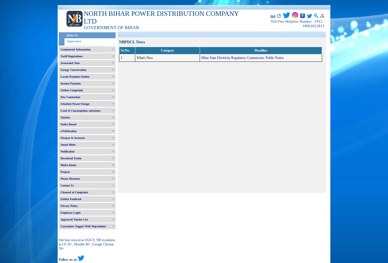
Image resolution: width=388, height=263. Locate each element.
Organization (74, 41)
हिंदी (273, 17)
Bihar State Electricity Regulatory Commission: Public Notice (242, 58)
